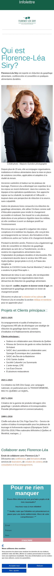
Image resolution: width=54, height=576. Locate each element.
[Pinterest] (31, 7)
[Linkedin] (35, 7)
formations (35, 459)
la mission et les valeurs (32, 297)
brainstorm (16, 462)
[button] (27, 32)
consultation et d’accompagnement (16, 465)
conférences (20, 459)
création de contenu (34, 462)
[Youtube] (27, 7)
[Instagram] (23, 7)
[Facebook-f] (18, 7)
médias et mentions (42, 300)
